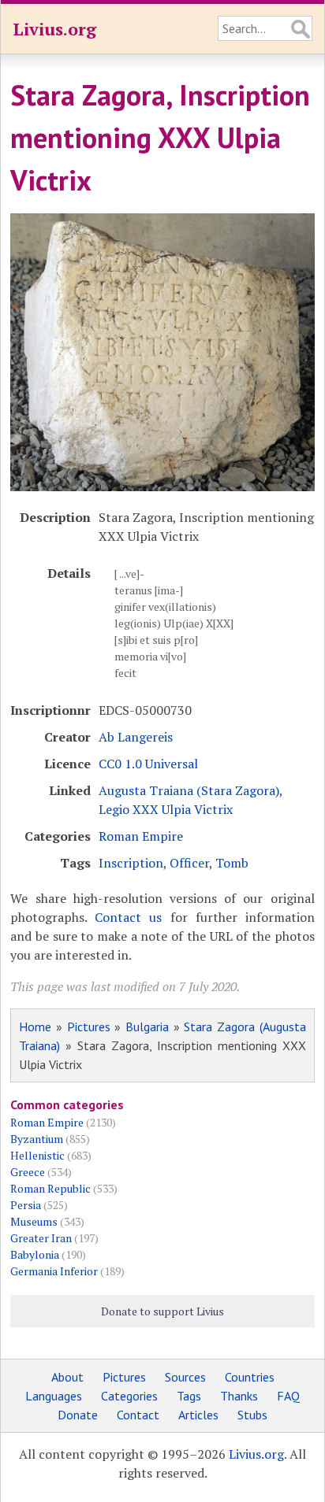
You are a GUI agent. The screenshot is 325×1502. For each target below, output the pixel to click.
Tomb (231, 862)
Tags (189, 1396)
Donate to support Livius (162, 1311)
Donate (78, 1414)
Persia (25, 1204)
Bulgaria (147, 1026)
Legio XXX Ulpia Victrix (166, 809)
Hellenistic (37, 1155)
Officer (189, 862)
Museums (34, 1221)
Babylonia (34, 1254)
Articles (198, 1414)
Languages (53, 1396)
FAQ (288, 1396)
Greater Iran (41, 1237)
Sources (185, 1377)
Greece (27, 1171)
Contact (138, 1414)
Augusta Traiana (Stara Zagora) (189, 790)
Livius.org (54, 28)
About (67, 1377)
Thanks (239, 1396)
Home (35, 1026)
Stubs (252, 1414)
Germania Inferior (54, 1270)
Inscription (131, 862)
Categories (129, 1396)
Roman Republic (50, 1188)
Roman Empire (141, 836)
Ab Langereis (136, 736)
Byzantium (36, 1138)
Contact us (128, 917)
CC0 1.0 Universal (148, 763)
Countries (250, 1377)
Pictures (88, 1026)
